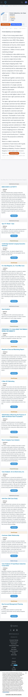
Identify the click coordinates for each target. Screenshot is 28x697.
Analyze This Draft (16, 24)
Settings (15, 28)
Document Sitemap (14, 640)
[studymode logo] (9, 2)
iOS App (14, 653)
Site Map (14, 669)
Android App (14, 654)
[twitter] (14, 631)
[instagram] (17, 631)
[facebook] (11, 631)
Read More (14, 215)
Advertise (14, 663)
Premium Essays (14, 642)
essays (6, 5)
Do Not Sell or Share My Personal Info (13, 694)
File (3, 28)
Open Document (5, 24)
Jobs (11, 665)
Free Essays (14, 643)
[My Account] (26, 2)
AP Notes (14, 647)
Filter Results (22, 28)
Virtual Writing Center (14, 645)
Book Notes (14, 649)
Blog (14, 667)
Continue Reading (14, 153)
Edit (6, 28)
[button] (1, 1)
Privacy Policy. (6, 692)
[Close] (25, 673)
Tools (10, 28)
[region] (14, 684)
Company (14, 661)
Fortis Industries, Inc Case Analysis (18, 14)
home (2, 5)
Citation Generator (14, 651)
